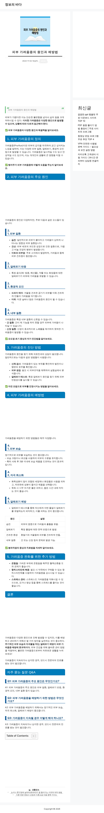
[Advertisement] (35, 86)
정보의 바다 (13, 4)
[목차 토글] (32, 736)
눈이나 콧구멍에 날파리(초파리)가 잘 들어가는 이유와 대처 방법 (36, 792)
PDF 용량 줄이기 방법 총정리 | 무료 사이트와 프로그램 (88, 128)
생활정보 (35, 790)
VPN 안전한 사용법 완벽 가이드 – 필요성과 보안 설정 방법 (88, 146)
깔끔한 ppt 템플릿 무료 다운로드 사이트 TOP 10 (88, 117)
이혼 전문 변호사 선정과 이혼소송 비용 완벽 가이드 (36, 795)
